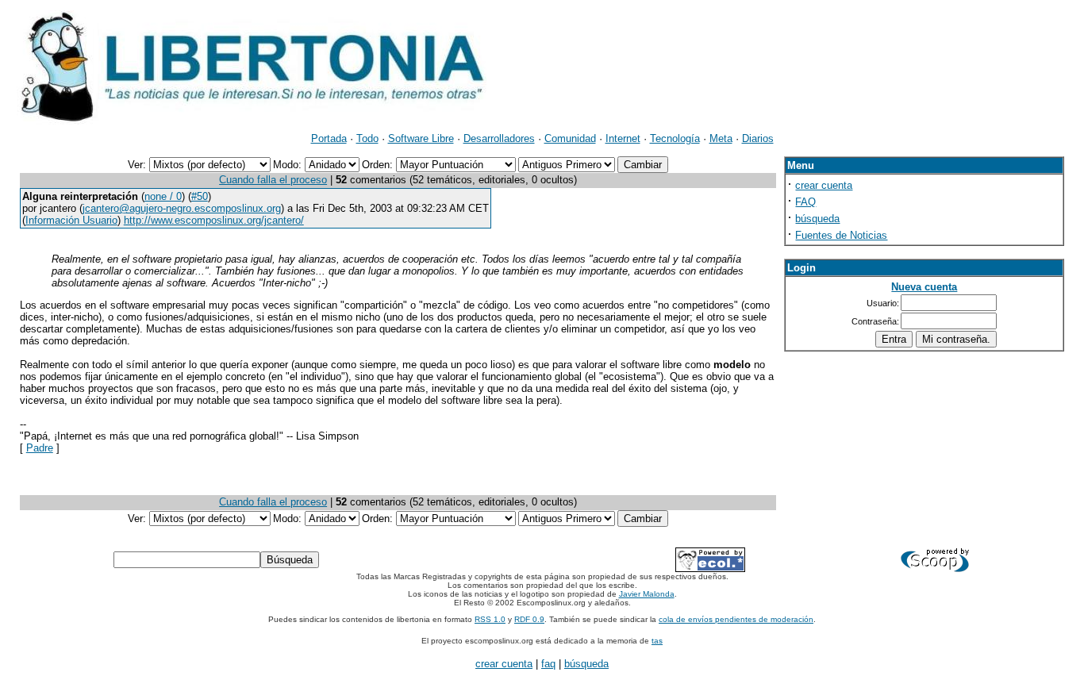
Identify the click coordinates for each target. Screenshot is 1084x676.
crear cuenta (823, 185)
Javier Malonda (647, 594)
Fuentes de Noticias (841, 235)
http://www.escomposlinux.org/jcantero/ (214, 220)
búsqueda (817, 219)
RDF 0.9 (529, 619)
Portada (329, 138)
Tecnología (675, 138)
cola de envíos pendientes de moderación (736, 619)
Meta (720, 138)
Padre (39, 448)
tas (657, 640)
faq (548, 664)
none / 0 (163, 196)
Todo (367, 138)
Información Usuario (71, 220)
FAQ (805, 202)
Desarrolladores (499, 138)
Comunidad (570, 138)
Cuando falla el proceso (273, 180)
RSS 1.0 (490, 619)
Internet (622, 138)
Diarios (758, 138)
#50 (199, 196)
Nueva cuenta (924, 287)
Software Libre (421, 138)
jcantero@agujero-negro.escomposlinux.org (182, 208)
